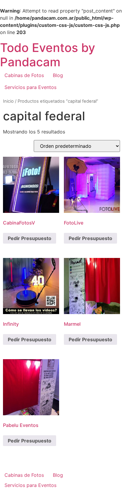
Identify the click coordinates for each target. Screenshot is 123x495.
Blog (58, 75)
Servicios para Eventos (30, 87)
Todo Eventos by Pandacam (47, 54)
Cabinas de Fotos (24, 75)
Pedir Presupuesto (29, 238)
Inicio (8, 101)
